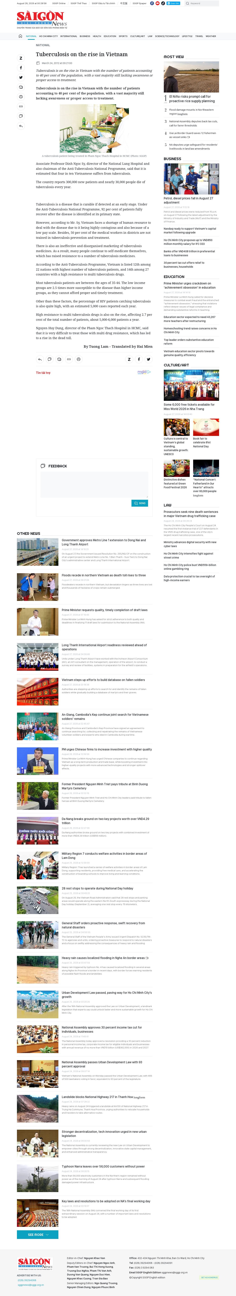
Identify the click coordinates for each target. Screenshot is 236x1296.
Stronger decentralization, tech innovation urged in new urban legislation (104, 1134)
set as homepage (209, 1277)
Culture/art (137, 36)
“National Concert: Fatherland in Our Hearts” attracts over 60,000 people (204, 487)
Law (150, 36)
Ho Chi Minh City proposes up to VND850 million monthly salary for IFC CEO (188, 242)
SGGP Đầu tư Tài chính (103, 3)
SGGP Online (58, 3)
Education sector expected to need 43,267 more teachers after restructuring (189, 318)
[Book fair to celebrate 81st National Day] (206, 427)
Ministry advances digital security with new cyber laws (190, 544)
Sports (123, 36)
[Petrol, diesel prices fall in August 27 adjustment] (191, 179)
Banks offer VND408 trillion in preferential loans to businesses (189, 253)
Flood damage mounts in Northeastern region (191, 111)
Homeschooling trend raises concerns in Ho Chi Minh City (190, 330)
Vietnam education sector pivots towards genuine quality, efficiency (189, 353)
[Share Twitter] (21, 77)
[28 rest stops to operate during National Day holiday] (37, 900)
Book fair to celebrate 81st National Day (202, 442)
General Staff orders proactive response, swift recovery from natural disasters (103, 925)
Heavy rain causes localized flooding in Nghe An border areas (103, 958)
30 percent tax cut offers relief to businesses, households (184, 264)
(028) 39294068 (27, 1280)
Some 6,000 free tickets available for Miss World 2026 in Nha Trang (189, 407)
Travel (199, 36)
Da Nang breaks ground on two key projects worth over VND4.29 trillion (105, 821)
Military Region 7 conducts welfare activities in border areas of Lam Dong (104, 856)
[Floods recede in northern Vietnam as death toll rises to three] (37, 587)
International (68, 36)
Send (142, 503)
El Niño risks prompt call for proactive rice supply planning (192, 98)
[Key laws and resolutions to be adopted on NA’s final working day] (37, 1213)
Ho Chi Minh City (48, 36)
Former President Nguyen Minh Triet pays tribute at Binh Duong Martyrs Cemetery (105, 786)
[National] (21, 126)
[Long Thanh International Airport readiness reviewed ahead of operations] (37, 657)
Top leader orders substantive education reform (189, 341)
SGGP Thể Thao (79, 3)
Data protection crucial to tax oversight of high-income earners (189, 578)
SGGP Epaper (140, 3)
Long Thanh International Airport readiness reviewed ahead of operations (104, 647)
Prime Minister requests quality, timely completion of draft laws (105, 610)
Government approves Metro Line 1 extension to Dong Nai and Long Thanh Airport (104, 542)
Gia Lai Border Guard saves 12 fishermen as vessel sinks (192, 135)
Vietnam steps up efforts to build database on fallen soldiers (103, 680)
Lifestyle (187, 36)
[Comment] (21, 116)
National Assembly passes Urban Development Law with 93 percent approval (102, 1064)
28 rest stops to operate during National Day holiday (97, 888)
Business (85, 36)
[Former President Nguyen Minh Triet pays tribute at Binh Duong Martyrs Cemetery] (37, 796)
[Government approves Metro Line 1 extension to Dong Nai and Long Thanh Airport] (37, 552)
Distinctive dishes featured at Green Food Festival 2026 (175, 483)
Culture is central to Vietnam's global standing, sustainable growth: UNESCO (176, 446)
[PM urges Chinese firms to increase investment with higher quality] (37, 761)
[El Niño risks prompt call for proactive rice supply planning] (191, 77)
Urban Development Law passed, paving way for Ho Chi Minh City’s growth (107, 995)
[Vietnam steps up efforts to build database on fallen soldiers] (37, 691)
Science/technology (167, 36)
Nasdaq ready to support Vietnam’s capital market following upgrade (190, 230)
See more (35, 1235)
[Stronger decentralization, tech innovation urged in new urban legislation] (37, 1143)
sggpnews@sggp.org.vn (31, 1284)
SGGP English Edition (42, 19)
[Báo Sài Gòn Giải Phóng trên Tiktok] (163, 3)
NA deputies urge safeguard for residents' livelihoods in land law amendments (193, 146)
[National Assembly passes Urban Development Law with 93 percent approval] (37, 1074)
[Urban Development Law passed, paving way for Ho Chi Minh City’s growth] (37, 1004)
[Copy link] (21, 106)
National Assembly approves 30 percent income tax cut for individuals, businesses (102, 1029)
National (31, 36)
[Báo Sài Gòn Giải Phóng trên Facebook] (152, 3)
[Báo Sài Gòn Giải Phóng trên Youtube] (157, 3)
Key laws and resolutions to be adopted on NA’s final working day (106, 1201)
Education (110, 36)
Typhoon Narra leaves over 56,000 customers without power (103, 1166)
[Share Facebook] (21, 68)
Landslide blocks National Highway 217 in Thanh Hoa (103, 1097)
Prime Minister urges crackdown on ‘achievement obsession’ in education (190, 285)
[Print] (21, 97)
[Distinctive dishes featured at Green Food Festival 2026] (177, 468)
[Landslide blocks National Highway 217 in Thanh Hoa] (37, 1109)
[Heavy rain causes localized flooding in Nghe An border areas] (37, 970)
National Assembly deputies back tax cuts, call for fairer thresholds (193, 123)
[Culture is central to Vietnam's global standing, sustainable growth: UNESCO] (177, 427)
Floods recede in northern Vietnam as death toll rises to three (104, 575)
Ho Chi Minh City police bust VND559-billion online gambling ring (190, 566)
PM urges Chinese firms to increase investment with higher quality (107, 749)
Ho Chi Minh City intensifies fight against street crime (188, 555)
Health (97, 36)
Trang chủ (20, 36)
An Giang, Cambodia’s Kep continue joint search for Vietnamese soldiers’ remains (105, 717)
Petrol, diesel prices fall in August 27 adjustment (188, 200)
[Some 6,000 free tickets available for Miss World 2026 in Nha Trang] (191, 385)
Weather (211, 36)
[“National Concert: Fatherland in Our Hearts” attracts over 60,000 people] (206, 468)
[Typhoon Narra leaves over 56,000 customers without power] (37, 1178)
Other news (28, 533)
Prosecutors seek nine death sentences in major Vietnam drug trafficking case (191, 514)
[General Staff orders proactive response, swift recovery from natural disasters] (37, 935)
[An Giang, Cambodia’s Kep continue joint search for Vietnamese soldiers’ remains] (37, 726)
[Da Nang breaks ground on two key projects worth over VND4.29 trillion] (37, 831)
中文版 (124, 3)
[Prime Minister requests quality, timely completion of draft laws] (37, 622)
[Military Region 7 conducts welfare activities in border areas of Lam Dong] (37, 865)
